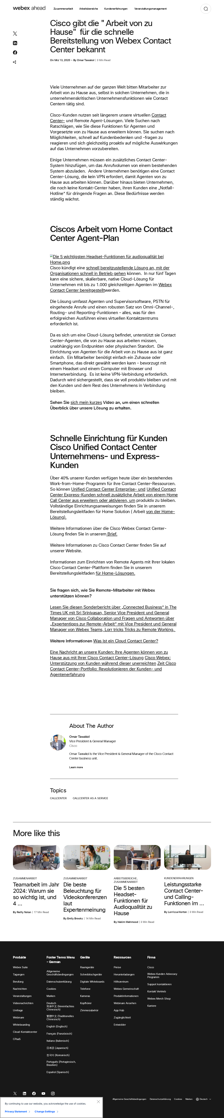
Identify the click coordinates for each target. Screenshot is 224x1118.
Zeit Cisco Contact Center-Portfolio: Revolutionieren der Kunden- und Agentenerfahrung (113, 669)
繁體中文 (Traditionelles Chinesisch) (60, 1018)
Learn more (76, 767)
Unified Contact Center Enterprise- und (108, 489)
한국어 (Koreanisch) (58, 1055)
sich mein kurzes (86, 403)
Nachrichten (20, 989)
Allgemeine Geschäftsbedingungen (60, 973)
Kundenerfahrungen (116, 8)
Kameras (85, 996)
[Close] (98, 1101)
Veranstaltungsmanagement (150, 8)
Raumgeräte (87, 967)
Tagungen (18, 974)
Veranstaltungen (22, 996)
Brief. (111, 534)
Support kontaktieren (159, 984)
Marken (51, 996)
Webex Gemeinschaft (126, 989)
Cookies (51, 989)
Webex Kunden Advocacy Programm (162, 976)
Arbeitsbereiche (88, 8)
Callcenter (58, 798)
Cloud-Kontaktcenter (25, 1032)
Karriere (151, 1006)
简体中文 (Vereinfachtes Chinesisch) (60, 1008)
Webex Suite (20, 967)
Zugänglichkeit (122, 1017)
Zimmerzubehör (89, 1010)
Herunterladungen (124, 974)
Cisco (150, 967)
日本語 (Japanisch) (57, 1048)
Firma (151, 957)
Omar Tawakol (85, 60)
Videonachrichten (23, 1003)
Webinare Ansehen (125, 1003)
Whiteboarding (21, 1025)
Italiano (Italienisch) (58, 1041)
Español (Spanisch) (58, 1072)
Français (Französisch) (59, 1033)
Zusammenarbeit (63, 8)
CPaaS (17, 1039)
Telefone (85, 989)
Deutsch (51, 1003)
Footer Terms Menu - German (61, 959)
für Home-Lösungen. (115, 573)
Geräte (85, 957)
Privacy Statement (16, 1111)
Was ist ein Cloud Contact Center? (125, 641)
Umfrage (18, 1010)
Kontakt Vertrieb (156, 991)
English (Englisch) (57, 1026)
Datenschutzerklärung (59, 981)
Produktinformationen (126, 996)
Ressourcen (122, 957)
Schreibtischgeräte (91, 974)
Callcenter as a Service (90, 798)
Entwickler (120, 1025)
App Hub (119, 1010)
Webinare (18, 1017)
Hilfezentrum (121, 981)
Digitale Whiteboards (92, 981)
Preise (117, 967)
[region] (51, 1107)
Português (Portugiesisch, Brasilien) (61, 1063)
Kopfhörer (86, 1003)
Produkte (19, 957)
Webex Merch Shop (158, 998)
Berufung (18, 981)
